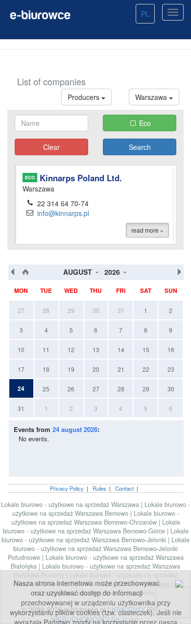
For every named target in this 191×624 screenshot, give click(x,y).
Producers (84, 97)
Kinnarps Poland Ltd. (73, 178)
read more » (147, 230)
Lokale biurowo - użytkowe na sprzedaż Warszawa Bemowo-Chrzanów (95, 518)
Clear (51, 147)
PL (145, 14)
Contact (124, 488)
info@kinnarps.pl (63, 213)
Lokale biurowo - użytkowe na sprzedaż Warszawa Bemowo (101, 509)
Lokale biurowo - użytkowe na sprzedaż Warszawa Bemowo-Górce (91, 526)
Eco (145, 123)
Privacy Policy (67, 488)
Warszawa (152, 97)
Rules (99, 488)
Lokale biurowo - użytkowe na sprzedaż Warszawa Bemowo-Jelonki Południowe (99, 548)
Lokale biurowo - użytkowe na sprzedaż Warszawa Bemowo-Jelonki (95, 535)
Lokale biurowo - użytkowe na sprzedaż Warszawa (70, 504)
